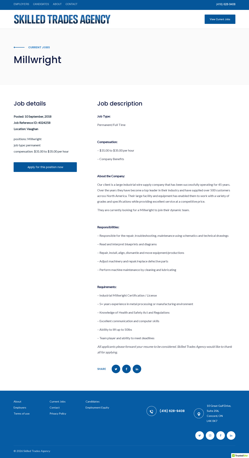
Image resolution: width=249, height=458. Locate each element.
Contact (71, 4)
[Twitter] (199, 435)
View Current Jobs (220, 19)
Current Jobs (58, 401)
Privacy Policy (58, 413)
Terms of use (22, 413)
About (57, 4)
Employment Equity (97, 407)
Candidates (41, 4)
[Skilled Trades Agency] (62, 19)
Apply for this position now (45, 167)
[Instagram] (210, 435)
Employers (21, 4)
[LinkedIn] (231, 435)
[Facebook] (220, 435)
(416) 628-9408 (225, 4)
